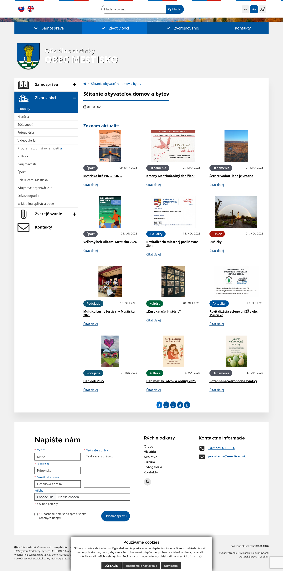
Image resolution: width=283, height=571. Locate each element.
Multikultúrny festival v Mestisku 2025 (109, 313)
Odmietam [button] (171, 565)
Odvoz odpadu (28, 196)
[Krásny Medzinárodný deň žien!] (173, 146)
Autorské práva (248, 556)
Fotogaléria (26, 132)
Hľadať (176, 9)
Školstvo (150, 457)
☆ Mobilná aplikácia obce (36, 204)
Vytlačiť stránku (228, 553)
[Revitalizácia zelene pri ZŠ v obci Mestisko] (236, 281)
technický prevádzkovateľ (65, 558)
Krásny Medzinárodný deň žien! (170, 176)
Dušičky (215, 242)
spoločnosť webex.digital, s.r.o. (31, 558)
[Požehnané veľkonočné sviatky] (236, 351)
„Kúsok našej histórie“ (163, 311)
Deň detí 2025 (93, 381)
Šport (22, 172)
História (23, 117)
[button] (48, 28)
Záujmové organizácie (34, 188)
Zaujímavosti (27, 164)
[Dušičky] (236, 212)
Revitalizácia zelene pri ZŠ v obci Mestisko (234, 313)
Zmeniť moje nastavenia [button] (141, 565)
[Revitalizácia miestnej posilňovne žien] (173, 212)
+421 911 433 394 (221, 448)
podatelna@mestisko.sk (227, 456)
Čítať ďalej (90, 185)
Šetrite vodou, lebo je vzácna (231, 176)
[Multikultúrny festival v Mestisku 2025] (110, 281)
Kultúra (23, 156)
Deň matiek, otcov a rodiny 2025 (171, 381)
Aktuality (24, 109)
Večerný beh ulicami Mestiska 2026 (110, 242)
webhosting (21, 554)
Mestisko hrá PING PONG (102, 176)
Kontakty (243, 28)
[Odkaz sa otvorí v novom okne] (147, 482)
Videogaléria (27, 140)
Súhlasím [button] (112, 565)
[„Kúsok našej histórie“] (173, 281)
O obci (149, 446)
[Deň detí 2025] (110, 351)
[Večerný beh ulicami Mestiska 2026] (110, 212)
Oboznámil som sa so (62, 516)
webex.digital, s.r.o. (40, 554)
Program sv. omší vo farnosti (39, 148)
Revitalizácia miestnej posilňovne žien (172, 244)
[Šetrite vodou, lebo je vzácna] (236, 146)
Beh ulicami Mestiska (33, 180)
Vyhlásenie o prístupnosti (254, 553)
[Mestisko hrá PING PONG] (110, 146)
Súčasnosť (25, 124)
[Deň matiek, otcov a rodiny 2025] (173, 351)
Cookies (264, 556)
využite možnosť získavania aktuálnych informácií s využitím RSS (54, 547)
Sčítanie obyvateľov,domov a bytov (116, 84)
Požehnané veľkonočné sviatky (233, 381)
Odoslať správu (116, 516)
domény (56, 554)
